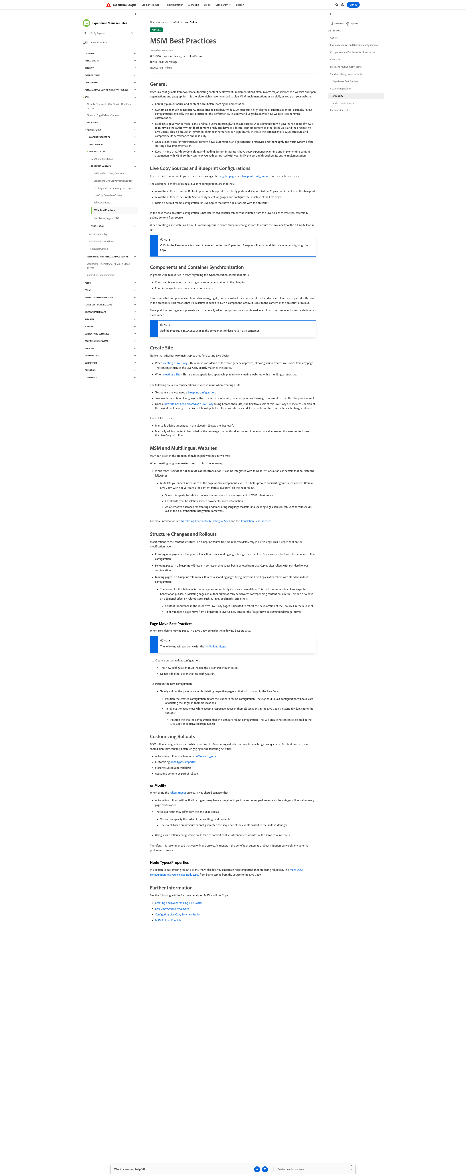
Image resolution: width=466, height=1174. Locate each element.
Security (89, 68)
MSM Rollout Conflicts (168, 920)
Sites (87, 97)
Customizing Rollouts (340, 88)
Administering (94, 130)
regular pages (228, 176)
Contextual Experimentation (101, 275)
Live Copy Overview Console (172, 908)
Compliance (91, 377)
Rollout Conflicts (102, 202)
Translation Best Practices (256, 521)
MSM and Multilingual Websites (346, 66)
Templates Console (98, 248)
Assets (88, 283)
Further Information (340, 110)
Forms (88, 290)
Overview (89, 53)
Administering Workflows (101, 241)
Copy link (354, 23)
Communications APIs (95, 312)
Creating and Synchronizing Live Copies (178, 903)
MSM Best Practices (104, 210)
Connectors (91, 363)
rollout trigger (178, 792)
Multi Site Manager (168, 61)
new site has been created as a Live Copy (188, 404)
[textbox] (109, 33)
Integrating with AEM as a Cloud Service (107, 256)
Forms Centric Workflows (98, 304)
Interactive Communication (99, 297)
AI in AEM (89, 319)
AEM (176, 22)
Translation (97, 226)
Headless (89, 348)
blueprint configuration (255, 176)
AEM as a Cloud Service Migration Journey (106, 90)
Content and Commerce (97, 334)
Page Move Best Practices (345, 81)
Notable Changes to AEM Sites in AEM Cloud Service (109, 106)
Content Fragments (99, 137)
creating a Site (171, 374)
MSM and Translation (102, 159)
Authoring (92, 122)
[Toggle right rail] (330, 14)
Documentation (159, 22)
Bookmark (339, 23)
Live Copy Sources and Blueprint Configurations (354, 45)
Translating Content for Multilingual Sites (205, 521)
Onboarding (91, 82)
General (334, 37)
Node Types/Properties (343, 103)
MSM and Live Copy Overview (109, 173)
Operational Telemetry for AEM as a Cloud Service (108, 265)
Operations (90, 370)
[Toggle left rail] (136, 14)
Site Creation (96, 144)
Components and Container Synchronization (352, 52)
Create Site (335, 59)
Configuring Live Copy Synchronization (178, 914)
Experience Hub (92, 75)
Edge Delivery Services (96, 341)
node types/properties (183, 762)
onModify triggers (205, 756)
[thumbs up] (257, 1169)
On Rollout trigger (215, 646)
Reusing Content (97, 151)
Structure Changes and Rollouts (346, 74)
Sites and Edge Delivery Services (103, 115)
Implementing (92, 355)
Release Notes (92, 60)
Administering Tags (98, 234)
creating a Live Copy (175, 363)
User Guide (190, 22)
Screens (89, 326)
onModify (337, 95)
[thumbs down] (265, 1169)
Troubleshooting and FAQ (106, 218)
